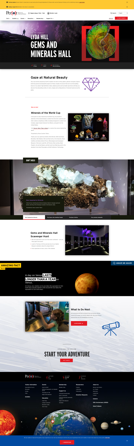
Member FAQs (62, 387)
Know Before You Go (29, 387)
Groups (26, 391)
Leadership (95, 393)
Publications (79, 391)
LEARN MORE (77, 323)
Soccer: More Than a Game (41, 128)
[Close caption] (62, 198)
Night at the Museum (47, 394)
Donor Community (63, 395)
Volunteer (61, 402)
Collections (78, 389)
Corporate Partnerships (64, 393)
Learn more (82, 2)
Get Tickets (122, 18)
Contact (94, 395)
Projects (78, 387)
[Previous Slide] (1, 187)
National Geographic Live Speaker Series (50, 390)
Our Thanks (95, 389)
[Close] (127, 440)
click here (107, 437)
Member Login (53, 13)
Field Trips (44, 400)
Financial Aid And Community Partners (65, 398)
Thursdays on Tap (46, 392)
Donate (111, 18)
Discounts (27, 389)
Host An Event (45, 387)
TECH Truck (44, 406)
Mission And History (97, 387)
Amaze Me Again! (124, 263)
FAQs (26, 393)
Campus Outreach (46, 402)
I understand (67, 442)
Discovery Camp (45, 404)
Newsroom (95, 391)
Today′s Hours (34, 13)
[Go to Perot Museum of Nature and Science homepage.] (17, 13)
